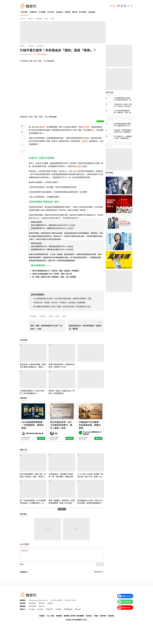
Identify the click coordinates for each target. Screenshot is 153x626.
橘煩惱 (67, 12)
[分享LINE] (22, 132)
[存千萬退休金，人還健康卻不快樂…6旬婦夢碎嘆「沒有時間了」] (109, 137)
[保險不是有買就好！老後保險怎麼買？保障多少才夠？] (62, 353)
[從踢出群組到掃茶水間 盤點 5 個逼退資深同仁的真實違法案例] (109, 125)
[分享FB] (22, 126)
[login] (128, 5)
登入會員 (40, 609)
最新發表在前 (98, 572)
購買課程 (113, 5)
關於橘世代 (32, 603)
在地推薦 (42, 12)
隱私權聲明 (80, 616)
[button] (131, 5)
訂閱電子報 (49, 609)
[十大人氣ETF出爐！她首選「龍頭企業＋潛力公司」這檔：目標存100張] (90, 462)
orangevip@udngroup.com (38, 600)
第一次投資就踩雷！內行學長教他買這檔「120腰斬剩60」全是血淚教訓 (33, 501)
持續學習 (33, 12)
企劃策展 (91, 12)
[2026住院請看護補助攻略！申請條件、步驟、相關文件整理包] (109, 112)
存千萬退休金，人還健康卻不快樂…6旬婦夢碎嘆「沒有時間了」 (123, 137)
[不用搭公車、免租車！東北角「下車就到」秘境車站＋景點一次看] (109, 105)
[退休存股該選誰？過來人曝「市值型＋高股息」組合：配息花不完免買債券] (33, 462)
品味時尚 (59, 12)
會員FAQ (41, 606)
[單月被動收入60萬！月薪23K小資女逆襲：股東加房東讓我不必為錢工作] (90, 489)
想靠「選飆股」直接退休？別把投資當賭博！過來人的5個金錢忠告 (62, 501)
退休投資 (40, 46)
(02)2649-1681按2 (56, 600)
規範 (21, 564)
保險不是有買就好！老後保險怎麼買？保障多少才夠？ (62, 365)
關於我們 (103, 616)
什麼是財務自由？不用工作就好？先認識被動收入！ (32, 392)
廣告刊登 (41, 603)
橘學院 (74, 12)
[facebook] (118, 5)
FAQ (48, 616)
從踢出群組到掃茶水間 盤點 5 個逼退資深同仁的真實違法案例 (122, 125)
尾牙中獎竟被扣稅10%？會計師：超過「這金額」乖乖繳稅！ (56, 270)
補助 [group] (46, 19)
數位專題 (82, 12)
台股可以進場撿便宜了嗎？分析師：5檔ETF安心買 (52, 273)
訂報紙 (96, 616)
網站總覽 (111, 616)
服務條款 (67, 616)
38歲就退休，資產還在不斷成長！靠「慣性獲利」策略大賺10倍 (62, 475)
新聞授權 (59, 616)
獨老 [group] (52, 19)
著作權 (73, 616)
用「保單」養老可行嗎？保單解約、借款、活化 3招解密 (54, 277)
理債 (57, 316)
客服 (52, 616)
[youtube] (125, 5)
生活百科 (50, 12)
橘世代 (22, 46)
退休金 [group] (31, 19)
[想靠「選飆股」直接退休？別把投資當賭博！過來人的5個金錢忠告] (62, 489)
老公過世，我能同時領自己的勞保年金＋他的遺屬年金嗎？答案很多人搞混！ (123, 131)
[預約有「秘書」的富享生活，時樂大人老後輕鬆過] (62, 379)
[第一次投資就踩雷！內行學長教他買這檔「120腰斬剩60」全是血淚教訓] (33, 489)
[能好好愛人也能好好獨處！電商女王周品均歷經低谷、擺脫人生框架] (33, 353)
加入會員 (32, 609)
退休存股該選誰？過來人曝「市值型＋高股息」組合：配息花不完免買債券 (33, 475)
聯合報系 (89, 616)
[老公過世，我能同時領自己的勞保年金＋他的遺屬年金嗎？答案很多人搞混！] (109, 131)
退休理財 (24, 12)
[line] (121, 5)
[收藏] (22, 144)
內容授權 (50, 603)
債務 (51, 316)
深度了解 (41, 438)
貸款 (64, 316)
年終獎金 (43, 316)
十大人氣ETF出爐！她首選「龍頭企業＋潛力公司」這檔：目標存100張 (90, 475)
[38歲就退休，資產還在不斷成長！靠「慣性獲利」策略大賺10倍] (62, 462)
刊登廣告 (42, 616)
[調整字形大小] (22, 150)
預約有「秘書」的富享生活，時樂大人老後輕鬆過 (62, 392)
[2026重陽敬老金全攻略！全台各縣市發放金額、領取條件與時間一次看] (109, 99)
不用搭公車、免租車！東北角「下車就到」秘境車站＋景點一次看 (123, 105)
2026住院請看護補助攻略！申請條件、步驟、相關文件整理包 (123, 112)
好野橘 (30, 46)
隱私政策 (78, 609)
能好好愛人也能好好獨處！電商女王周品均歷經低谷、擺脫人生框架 (33, 365)
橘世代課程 (32, 606)
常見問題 (58, 609)
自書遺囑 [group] (39, 19)
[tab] (61, 444)
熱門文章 (109, 92)
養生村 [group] (23, 19)
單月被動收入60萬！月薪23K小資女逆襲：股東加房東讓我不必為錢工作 (90, 501)
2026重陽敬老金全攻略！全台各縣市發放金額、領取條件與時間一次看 (123, 99)
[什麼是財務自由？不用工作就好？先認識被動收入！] (33, 379)
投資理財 (33, 316)
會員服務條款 (68, 609)
